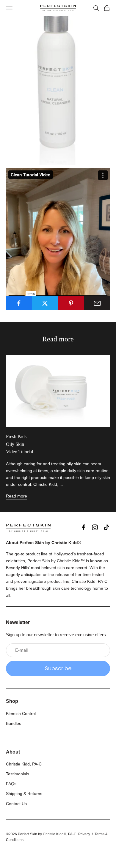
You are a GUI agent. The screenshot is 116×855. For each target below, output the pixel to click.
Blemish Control (21, 713)
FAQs (11, 783)
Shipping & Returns (24, 793)
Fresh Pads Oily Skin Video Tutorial (19, 444)
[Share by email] (97, 303)
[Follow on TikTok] (106, 527)
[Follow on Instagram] (94, 527)
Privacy (84, 834)
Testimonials (17, 773)
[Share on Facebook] (19, 303)
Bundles (13, 723)
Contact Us (16, 803)
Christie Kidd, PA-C (24, 764)
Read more (16, 496)
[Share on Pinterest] (71, 303)
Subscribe (58, 668)
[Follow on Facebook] (83, 527)
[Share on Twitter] (45, 303)
